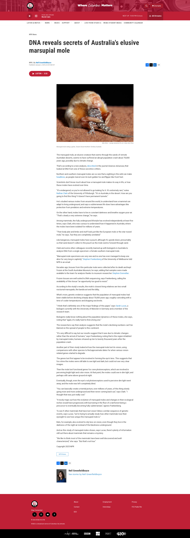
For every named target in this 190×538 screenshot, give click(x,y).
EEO (75, 512)
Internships (107, 507)
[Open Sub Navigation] (42, 23)
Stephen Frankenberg (92, 259)
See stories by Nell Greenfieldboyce (85, 474)
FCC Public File (137, 507)
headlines (61, 177)
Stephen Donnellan (120, 273)
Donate (157, 6)
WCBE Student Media (112, 23)
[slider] (39, 16)
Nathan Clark (62, 193)
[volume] (36, 16)
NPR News (33, 34)
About (77, 23)
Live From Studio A (93, 23)
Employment (107, 502)
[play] (29, 16)
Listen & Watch (33, 23)
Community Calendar (133, 23)
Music (57, 23)
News (47, 23)
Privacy (134, 502)
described (91, 166)
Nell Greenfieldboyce (43, 62)
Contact (76, 507)
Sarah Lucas (121, 306)
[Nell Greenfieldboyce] (61, 475)
